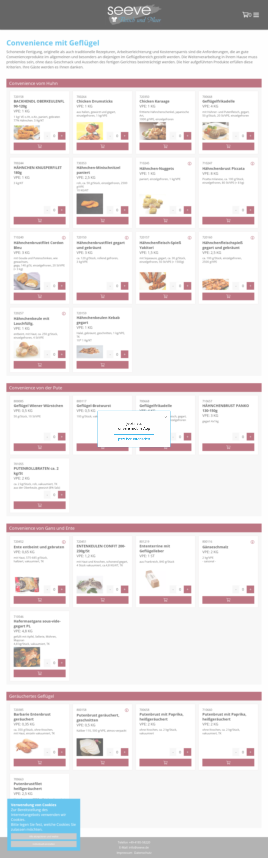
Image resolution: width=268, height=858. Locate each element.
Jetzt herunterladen (134, 438)
